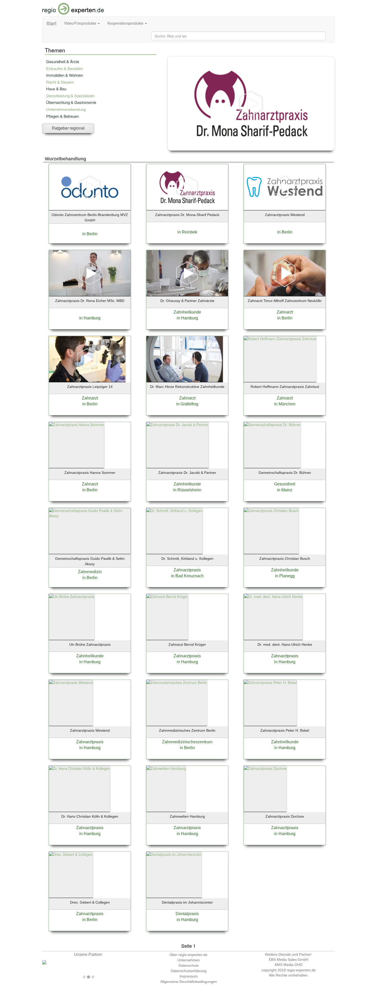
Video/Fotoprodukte (80, 23)
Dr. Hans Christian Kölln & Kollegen (89, 816)
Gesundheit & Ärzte (62, 61)
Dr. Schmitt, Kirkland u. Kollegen (187, 558)
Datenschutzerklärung (188, 971)
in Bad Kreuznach (187, 576)
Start (51, 23)
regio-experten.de (301, 970)
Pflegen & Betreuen (62, 116)
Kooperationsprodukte (125, 23)
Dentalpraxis (187, 914)
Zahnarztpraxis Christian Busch (284, 558)
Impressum (189, 976)
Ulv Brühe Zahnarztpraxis (90, 644)
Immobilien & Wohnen (64, 75)
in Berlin (89, 234)
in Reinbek (187, 232)
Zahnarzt (285, 312)
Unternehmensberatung (66, 109)
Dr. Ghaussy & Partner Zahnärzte (187, 301)
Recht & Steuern (60, 82)
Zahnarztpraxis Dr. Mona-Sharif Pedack (187, 215)
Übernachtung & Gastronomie (71, 102)
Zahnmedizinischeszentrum (187, 742)
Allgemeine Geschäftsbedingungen (188, 982)
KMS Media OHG (289, 965)
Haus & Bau (56, 88)
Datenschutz (188, 965)
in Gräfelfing (187, 404)
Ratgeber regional (68, 128)
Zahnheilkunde (187, 312)
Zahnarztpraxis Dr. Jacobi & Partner (187, 473)
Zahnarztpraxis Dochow (284, 816)
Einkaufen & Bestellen (64, 68)
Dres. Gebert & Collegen (90, 902)
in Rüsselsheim (187, 490)
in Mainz (284, 490)
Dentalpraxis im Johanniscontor (187, 902)
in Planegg (285, 576)
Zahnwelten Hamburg (187, 816)
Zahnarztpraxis (187, 570)
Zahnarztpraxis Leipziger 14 (90, 387)
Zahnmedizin (90, 572)
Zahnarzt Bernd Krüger (187, 644)
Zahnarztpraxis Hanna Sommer (89, 473)
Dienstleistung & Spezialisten (70, 95)
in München (284, 404)
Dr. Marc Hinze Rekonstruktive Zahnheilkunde (187, 387)
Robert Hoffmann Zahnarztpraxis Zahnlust (285, 387)
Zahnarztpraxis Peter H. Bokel (284, 730)
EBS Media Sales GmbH (288, 959)
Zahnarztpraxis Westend (285, 215)
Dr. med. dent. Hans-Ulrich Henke (284, 644)
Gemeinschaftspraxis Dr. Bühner (285, 473)
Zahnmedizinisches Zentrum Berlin (187, 730)
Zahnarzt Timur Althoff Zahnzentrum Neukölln (285, 301)
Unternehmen (188, 960)
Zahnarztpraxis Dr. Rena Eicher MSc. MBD (89, 301)
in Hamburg (90, 318)
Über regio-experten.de (188, 955)
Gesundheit (284, 484)
